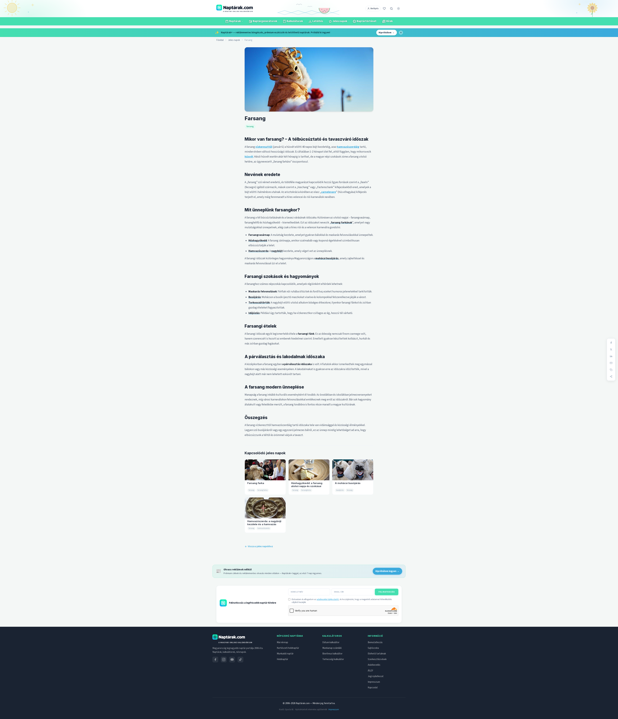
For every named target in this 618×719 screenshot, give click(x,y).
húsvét (249, 157)
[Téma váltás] (398, 8)
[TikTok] (240, 659)
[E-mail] (611, 363)
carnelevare (328, 192)
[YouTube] (232, 659)
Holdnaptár (282, 659)
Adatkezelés (374, 665)
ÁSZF (370, 670)
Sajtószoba (373, 648)
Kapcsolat (373, 687)
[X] (611, 349)
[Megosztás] (611, 376)
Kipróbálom (386, 32)
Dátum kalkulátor (330, 642)
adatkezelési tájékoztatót (328, 599)
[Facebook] (611, 343)
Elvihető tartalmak (377, 653)
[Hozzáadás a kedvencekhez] (384, 8)
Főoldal (220, 40)
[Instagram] (224, 659)
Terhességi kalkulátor (333, 659)
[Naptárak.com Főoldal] (228, 637)
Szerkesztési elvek (377, 659)
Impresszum (374, 682)
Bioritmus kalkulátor (332, 653)
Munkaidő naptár (285, 653)
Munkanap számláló (332, 648)
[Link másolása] (611, 370)
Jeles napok (234, 40)
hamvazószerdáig (348, 147)
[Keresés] (391, 8)
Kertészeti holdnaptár (288, 648)
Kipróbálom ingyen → (387, 571)
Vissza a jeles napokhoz (260, 546)
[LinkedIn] (611, 356)
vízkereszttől (263, 147)
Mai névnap (282, 642)
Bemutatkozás (375, 642)
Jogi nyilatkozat (376, 676)
